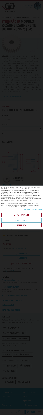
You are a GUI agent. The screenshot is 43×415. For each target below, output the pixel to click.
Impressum (27, 209)
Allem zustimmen (21, 215)
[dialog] (21, 207)
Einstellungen (21, 220)
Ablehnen (21, 225)
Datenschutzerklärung (36, 209)
